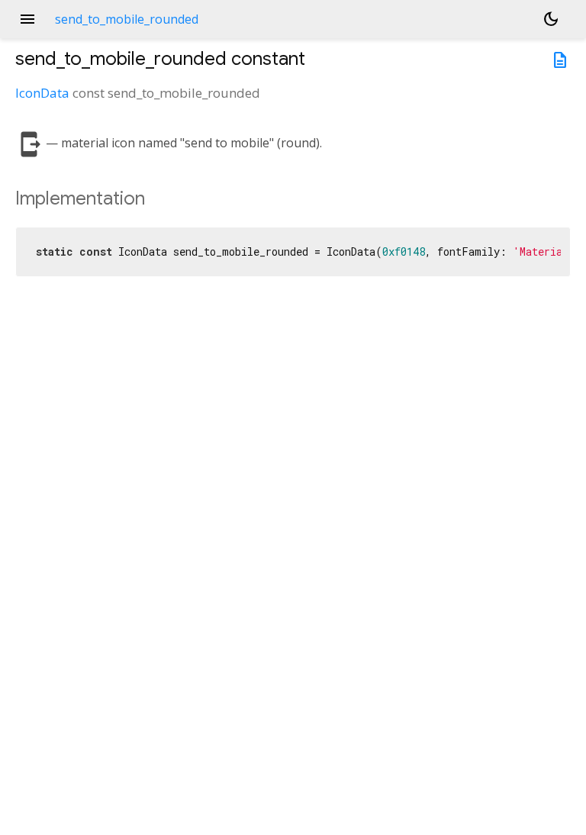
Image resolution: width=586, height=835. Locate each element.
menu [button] (27, 19)
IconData (42, 93)
